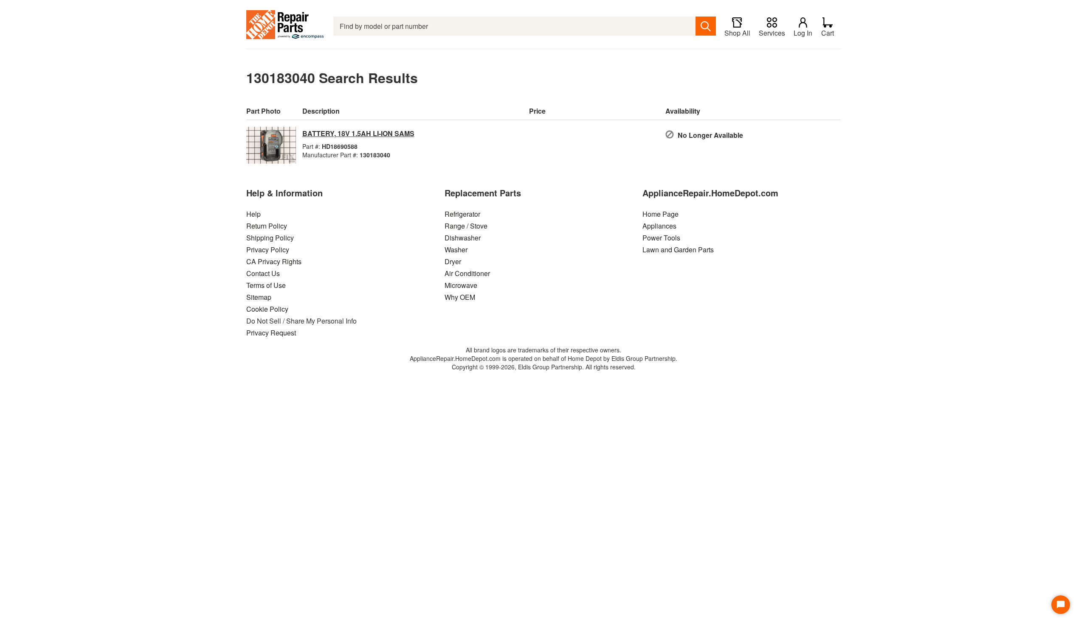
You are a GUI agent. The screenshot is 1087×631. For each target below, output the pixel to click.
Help (253, 214)
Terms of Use (266, 285)
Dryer (453, 261)
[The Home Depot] (285, 26)
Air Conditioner (467, 273)
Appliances (659, 226)
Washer (456, 249)
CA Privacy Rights (273, 261)
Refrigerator (462, 214)
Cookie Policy (267, 309)
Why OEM (460, 297)
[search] (706, 26)
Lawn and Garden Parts (678, 249)
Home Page (660, 214)
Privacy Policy (267, 249)
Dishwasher (463, 238)
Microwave (461, 285)
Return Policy (266, 226)
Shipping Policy (270, 238)
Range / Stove (466, 226)
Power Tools (661, 238)
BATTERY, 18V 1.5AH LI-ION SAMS (358, 133)
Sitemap (258, 297)
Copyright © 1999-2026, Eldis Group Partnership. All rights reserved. (544, 367)
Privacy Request (271, 333)
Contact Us (263, 273)
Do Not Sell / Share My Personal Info (301, 321)
